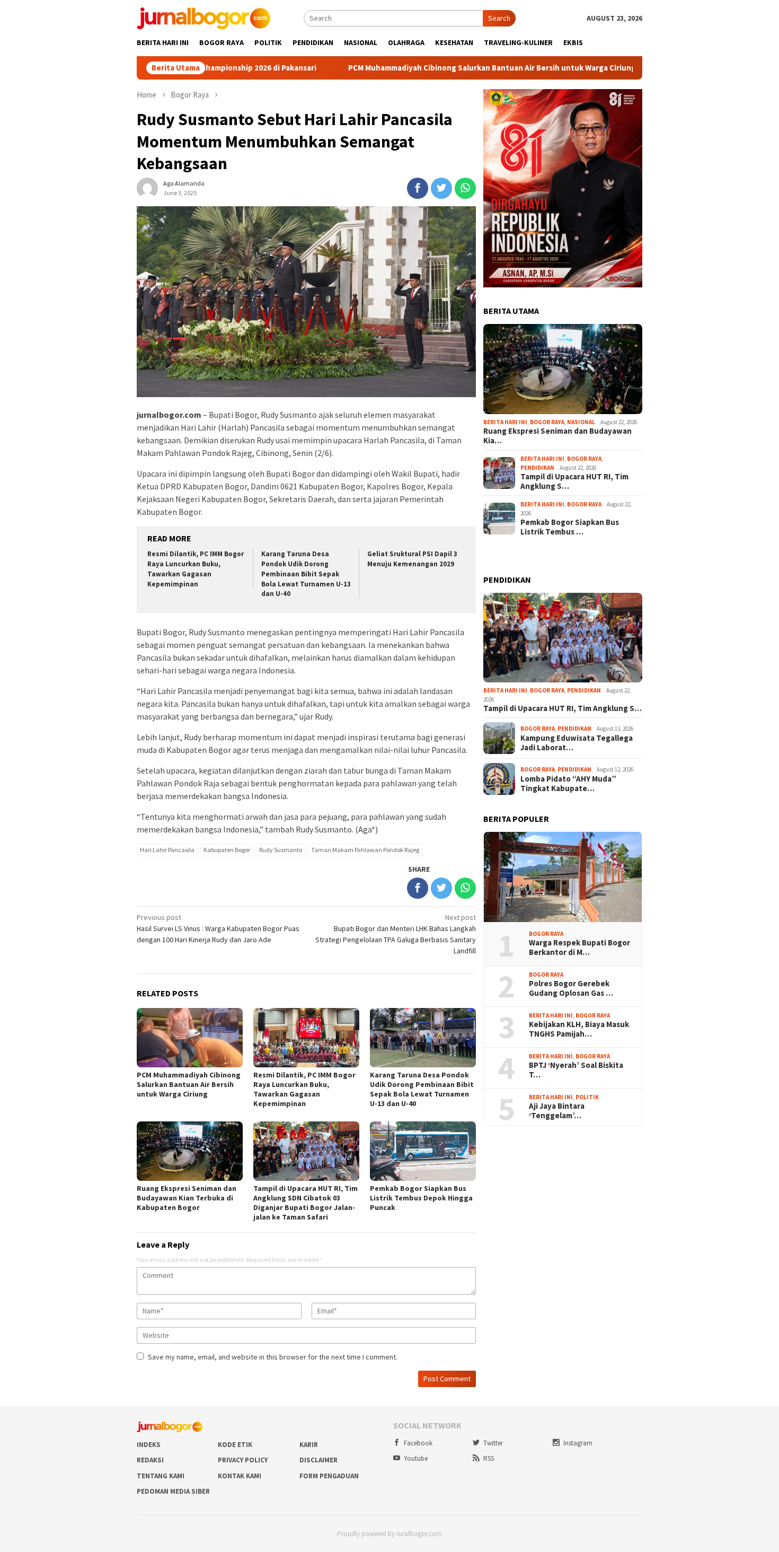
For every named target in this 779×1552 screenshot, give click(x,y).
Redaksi (150, 1460)
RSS (488, 1458)
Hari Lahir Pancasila (167, 850)
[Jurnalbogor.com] (203, 17)
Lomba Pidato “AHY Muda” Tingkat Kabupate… (568, 783)
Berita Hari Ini (505, 422)
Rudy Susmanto (280, 850)
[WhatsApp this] (465, 188)
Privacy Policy (243, 1460)
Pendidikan (537, 467)
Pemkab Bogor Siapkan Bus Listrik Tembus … (569, 527)
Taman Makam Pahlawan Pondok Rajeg (365, 850)
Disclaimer (318, 1460)
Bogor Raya (547, 422)
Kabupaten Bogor (226, 850)
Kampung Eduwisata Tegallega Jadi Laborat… (576, 742)
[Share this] (417, 188)
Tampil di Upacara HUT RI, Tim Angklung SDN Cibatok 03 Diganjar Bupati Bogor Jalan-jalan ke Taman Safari (305, 1202)
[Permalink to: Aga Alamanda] (147, 187)
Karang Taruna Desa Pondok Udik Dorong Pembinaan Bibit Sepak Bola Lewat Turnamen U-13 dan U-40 (306, 574)
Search (499, 18)
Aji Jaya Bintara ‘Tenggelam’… (557, 1110)
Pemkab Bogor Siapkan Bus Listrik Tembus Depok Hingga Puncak (421, 1197)
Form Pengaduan (329, 1475)
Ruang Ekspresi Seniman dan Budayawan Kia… (557, 435)
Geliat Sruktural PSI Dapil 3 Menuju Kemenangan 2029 (412, 558)
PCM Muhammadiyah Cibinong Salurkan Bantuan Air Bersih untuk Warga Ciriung (421, 68)
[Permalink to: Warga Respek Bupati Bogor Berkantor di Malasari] (562, 877)
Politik (587, 1097)
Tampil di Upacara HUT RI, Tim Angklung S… (574, 481)
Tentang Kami (160, 1475)
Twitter (493, 1443)
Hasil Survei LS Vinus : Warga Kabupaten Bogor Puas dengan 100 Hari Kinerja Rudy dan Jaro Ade (218, 928)
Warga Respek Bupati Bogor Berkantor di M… (579, 947)
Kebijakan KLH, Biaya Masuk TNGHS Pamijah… (579, 1029)
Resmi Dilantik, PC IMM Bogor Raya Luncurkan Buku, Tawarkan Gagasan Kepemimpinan (195, 569)
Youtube (416, 1458)
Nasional (581, 422)
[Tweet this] (441, 188)
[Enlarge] (628, 103)
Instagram (577, 1443)
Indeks (149, 1444)
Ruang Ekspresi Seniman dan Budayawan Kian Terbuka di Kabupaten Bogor (186, 1197)
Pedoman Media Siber (173, 1491)
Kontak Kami (239, 1475)
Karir (308, 1444)
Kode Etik (235, 1444)
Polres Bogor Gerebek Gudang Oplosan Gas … (571, 988)
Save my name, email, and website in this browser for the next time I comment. (272, 1357)
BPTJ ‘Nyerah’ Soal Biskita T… (576, 1070)
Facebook (418, 1443)
